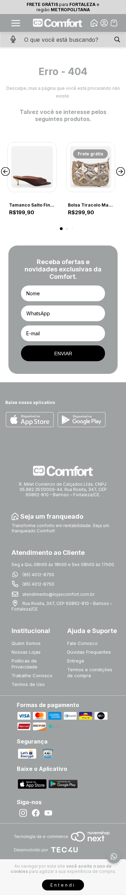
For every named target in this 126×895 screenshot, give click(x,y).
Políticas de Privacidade (24, 663)
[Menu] (15, 23)
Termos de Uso (28, 684)
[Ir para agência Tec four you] (46, 850)
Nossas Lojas (26, 652)
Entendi (63, 885)
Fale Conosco (82, 643)
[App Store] (29, 420)
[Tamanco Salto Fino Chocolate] (32, 167)
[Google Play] (81, 420)
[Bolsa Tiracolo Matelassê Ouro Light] (90, 167)
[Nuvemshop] (62, 842)
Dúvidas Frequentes (89, 652)
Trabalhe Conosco (32, 675)
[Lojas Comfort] (58, 23)
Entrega (75, 661)
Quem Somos (26, 643)
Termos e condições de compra (89, 672)
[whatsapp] (114, 856)
